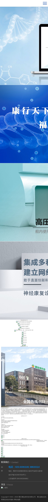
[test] (23, 331)
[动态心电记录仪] (21, 324)
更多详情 (2, 414)
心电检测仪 (26, 326)
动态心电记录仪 (27, 324)
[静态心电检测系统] (21, 322)
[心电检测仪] (22, 326)
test (25, 331)
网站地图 (17, 499)
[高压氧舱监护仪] (21, 328)
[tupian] (23, 337)
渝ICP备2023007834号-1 (17, 475)
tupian (26, 337)
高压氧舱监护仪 (27, 328)
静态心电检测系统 (27, 322)
